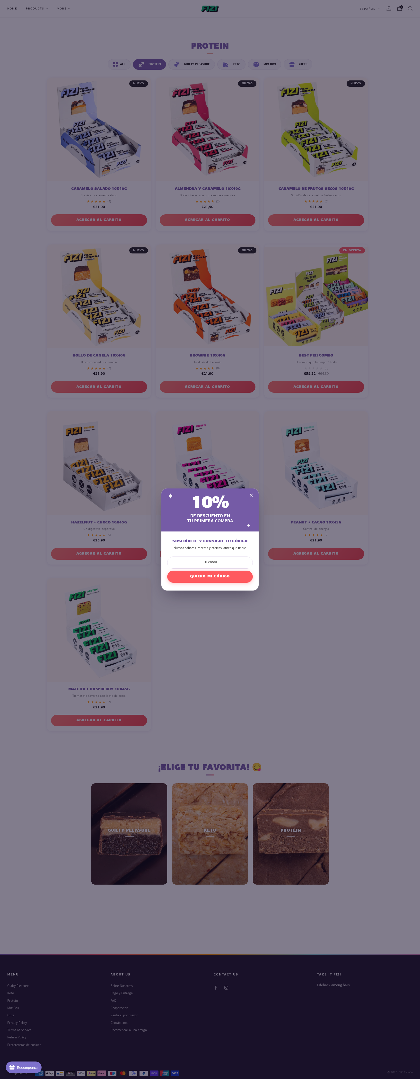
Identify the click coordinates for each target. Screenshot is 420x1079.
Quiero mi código (210, 576)
